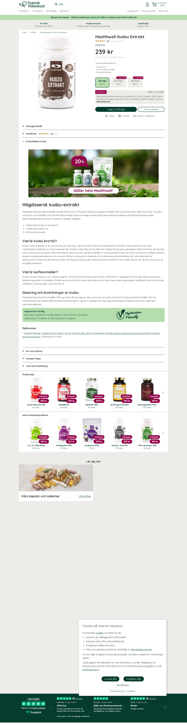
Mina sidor (163, 11)
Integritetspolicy (90, 669)
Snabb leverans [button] (93, 24)
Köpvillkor (131, 691)
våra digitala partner (141, 649)
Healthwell (100, 44)
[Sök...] (56, 4)
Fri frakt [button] (44, 24)
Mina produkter (149, 11)
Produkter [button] (23, 11)
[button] (159, 4)
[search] (97, 4)
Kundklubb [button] (143, 24)
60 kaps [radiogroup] (102, 82)
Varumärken (51, 11)
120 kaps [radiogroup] (119, 81)
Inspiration (64, 11)
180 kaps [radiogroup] (136, 81)
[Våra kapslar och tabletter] (56, 482)
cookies (100, 632)
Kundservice (133, 11)
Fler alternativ (122, 685)
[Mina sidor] (147, 4)
